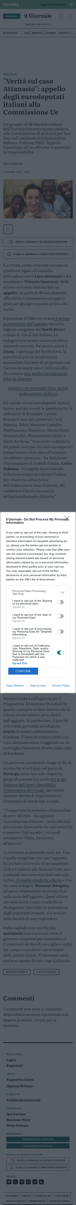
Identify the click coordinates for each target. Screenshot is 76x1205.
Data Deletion (15, 685)
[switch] (60, 602)
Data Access (38, 685)
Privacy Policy (61, 685)
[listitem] (38, 592)
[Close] (68, 520)
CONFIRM (23, 671)
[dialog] (38, 602)
